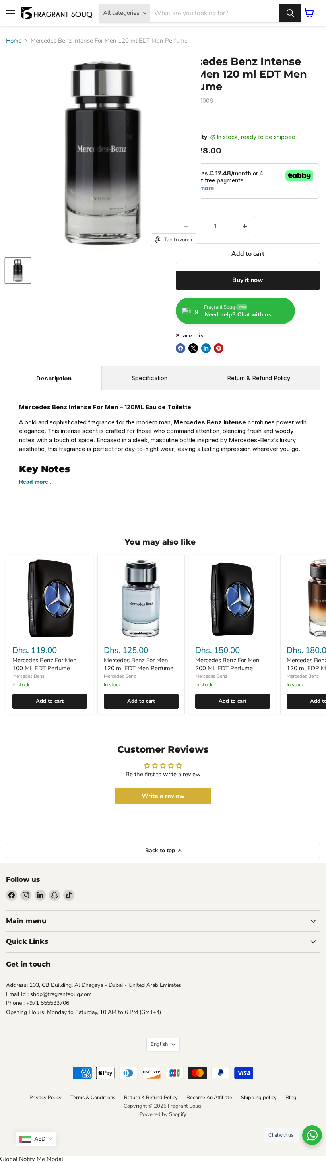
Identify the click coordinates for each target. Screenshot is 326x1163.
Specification (149, 378)
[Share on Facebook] (180, 348)
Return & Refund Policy (258, 378)
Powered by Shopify (163, 1114)
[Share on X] (193, 348)
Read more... (36, 482)
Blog (291, 1097)
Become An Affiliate (209, 1097)
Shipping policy (259, 1097)
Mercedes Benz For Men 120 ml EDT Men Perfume (138, 664)
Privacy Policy (45, 1097)
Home (14, 40)
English (159, 1044)
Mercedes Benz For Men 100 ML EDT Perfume (44, 664)
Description (54, 378)
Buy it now (247, 280)
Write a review (163, 796)
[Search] (290, 13)
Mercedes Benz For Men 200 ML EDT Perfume (227, 664)
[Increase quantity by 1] (245, 226)
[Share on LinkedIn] (206, 348)
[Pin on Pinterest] (218, 348)
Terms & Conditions (92, 1097)
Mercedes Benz (28, 676)
